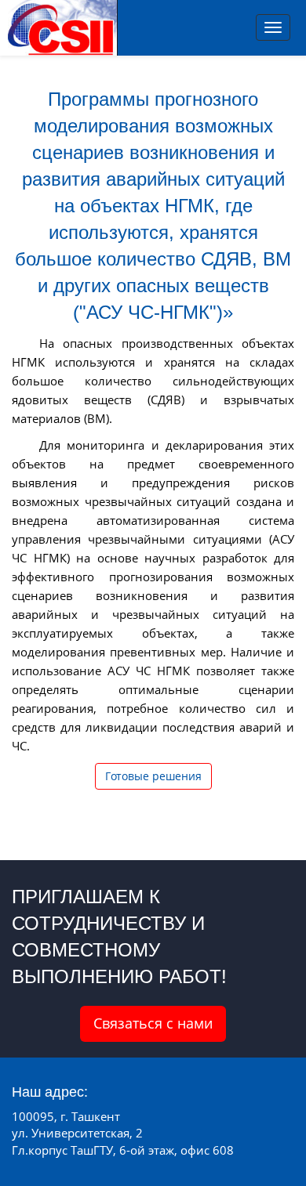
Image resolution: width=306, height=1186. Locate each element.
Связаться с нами (153, 1023)
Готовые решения (153, 775)
